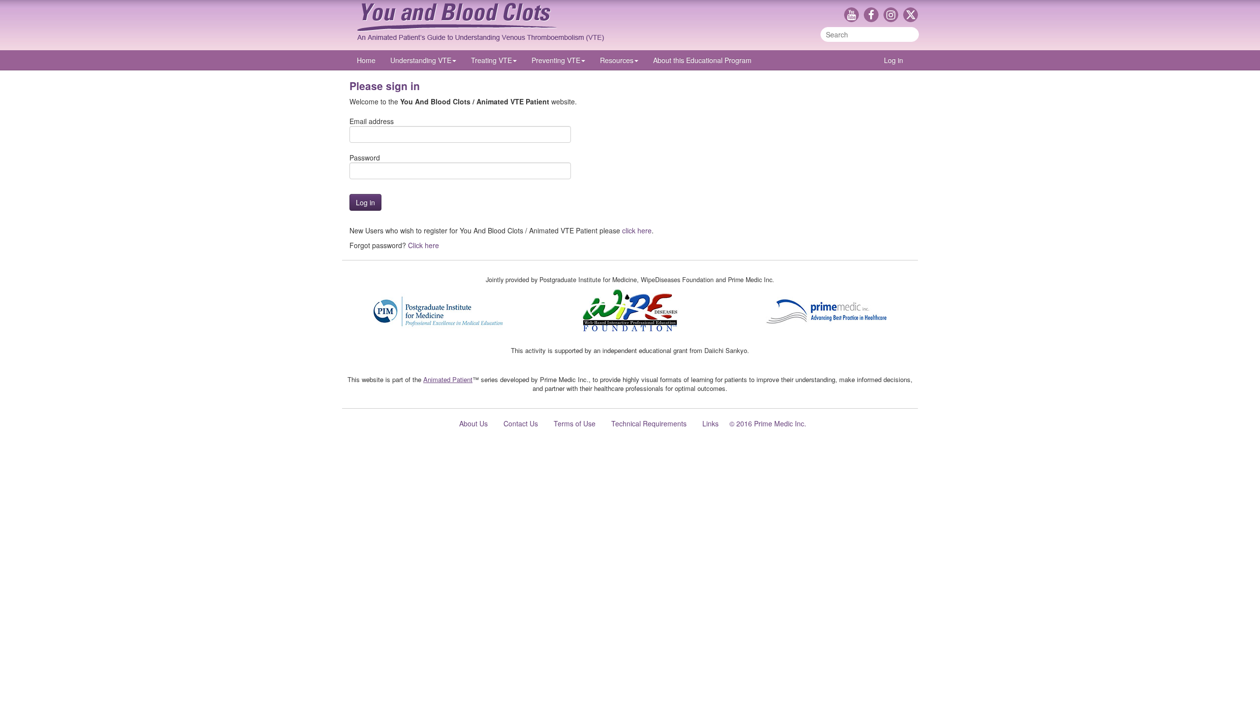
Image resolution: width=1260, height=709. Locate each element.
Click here (423, 245)
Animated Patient (447, 379)
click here (637, 230)
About (702, 60)
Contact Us (521, 423)
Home (366, 60)
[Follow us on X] (910, 16)
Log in (893, 60)
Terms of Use (575, 423)
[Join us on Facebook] (873, 16)
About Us (473, 423)
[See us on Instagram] (893, 16)
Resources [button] (616, 60)
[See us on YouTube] (854, 16)
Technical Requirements (649, 423)
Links (710, 423)
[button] (423, 60)
